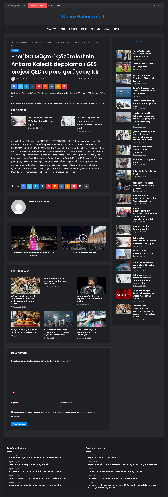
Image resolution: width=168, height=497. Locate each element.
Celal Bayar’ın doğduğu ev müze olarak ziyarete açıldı (144, 103)
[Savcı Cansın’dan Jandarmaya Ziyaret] (123, 230)
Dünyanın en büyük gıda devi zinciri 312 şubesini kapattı (25, 331)
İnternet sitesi (66, 402)
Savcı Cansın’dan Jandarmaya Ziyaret (143, 227)
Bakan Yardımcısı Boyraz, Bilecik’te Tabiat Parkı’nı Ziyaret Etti (144, 198)
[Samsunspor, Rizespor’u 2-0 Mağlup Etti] (123, 67)
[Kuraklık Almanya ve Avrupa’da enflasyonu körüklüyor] (91, 319)
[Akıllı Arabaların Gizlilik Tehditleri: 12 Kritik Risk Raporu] (123, 79)
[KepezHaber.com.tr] (84, 16)
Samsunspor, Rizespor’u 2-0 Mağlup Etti (144, 65)
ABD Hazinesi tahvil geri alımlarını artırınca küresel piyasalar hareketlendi (56, 332)
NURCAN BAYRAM (23, 79)
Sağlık (84, 29)
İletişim (117, 29)
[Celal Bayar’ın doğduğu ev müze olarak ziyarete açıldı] (123, 104)
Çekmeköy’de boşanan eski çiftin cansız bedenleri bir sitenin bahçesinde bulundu (144, 135)
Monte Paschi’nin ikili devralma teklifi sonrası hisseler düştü (55, 281)
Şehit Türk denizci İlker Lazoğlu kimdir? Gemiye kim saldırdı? (144, 91)
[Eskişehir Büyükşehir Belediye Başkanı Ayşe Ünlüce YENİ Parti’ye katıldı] (123, 294)
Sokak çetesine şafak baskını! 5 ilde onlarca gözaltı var (143, 186)
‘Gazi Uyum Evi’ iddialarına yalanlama (143, 252)
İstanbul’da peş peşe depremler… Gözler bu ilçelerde (143, 265)
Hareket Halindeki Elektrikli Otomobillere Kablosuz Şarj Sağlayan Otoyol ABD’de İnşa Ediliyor (144, 119)
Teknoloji (95, 29)
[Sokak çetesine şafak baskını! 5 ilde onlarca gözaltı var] (123, 186)
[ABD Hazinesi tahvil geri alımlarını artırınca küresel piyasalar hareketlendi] (58, 319)
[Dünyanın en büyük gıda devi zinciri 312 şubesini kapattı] (25, 319)
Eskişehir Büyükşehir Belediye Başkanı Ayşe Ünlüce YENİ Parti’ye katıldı (143, 294)
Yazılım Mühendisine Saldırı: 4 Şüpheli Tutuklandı (142, 149)
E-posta (15, 402)
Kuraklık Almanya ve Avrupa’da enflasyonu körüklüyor (87, 332)
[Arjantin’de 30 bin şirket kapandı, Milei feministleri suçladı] (91, 285)
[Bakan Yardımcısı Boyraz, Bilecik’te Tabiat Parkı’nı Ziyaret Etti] (123, 199)
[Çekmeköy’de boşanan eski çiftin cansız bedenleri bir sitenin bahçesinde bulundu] (123, 135)
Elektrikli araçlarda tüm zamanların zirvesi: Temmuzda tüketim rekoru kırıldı (144, 279)
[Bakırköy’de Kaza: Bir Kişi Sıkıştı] (123, 175)
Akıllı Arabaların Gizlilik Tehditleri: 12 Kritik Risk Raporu (70, 5)
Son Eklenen (136, 41)
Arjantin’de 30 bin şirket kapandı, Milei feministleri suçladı (89, 299)
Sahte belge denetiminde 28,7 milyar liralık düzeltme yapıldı (41, 121)
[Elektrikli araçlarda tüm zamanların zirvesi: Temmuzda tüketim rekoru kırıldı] (68, 121)
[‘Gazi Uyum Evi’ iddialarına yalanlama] (123, 254)
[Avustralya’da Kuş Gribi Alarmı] (123, 163)
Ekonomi (73, 29)
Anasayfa (51, 29)
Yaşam (107, 29)
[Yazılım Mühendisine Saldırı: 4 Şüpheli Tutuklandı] (123, 150)
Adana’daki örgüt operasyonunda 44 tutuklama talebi (142, 54)
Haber (62, 29)
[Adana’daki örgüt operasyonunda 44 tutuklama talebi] (123, 55)
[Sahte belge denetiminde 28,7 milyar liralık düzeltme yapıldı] (18, 121)
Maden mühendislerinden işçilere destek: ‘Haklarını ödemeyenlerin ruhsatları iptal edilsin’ (145, 213)
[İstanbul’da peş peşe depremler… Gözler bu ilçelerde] (123, 266)
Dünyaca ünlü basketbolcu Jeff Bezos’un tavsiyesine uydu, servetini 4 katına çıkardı (24, 300)
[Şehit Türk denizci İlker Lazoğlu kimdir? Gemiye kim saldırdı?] (123, 92)
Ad (13, 393)
